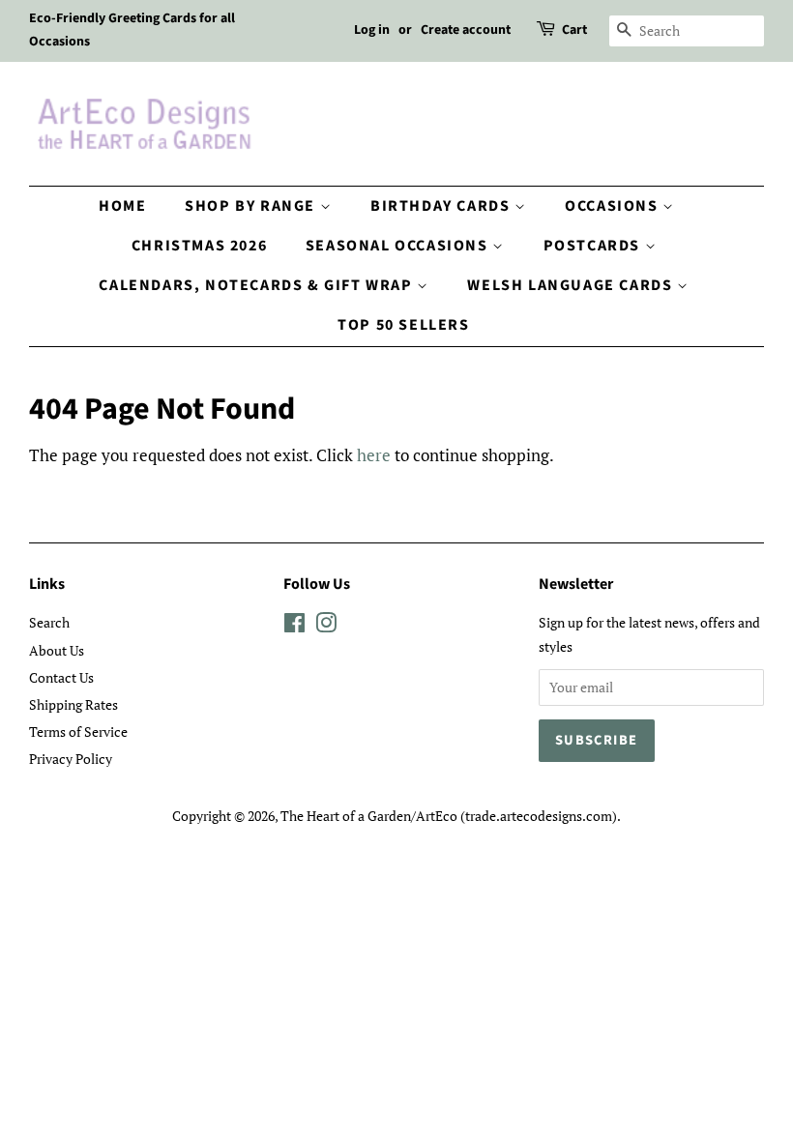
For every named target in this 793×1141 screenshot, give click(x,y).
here (374, 455)
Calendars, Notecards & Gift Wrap (258, 285)
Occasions (613, 206)
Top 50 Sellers (403, 325)
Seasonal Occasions (399, 245)
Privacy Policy (70, 758)
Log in (372, 30)
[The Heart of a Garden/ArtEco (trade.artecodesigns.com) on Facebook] (294, 626)
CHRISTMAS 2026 (199, 245)
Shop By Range (252, 206)
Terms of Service (78, 731)
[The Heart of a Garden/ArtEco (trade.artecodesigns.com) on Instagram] (326, 626)
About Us (56, 650)
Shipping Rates (73, 704)
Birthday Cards (442, 206)
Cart (574, 30)
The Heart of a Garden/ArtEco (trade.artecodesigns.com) (448, 815)
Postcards (594, 245)
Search (49, 622)
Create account (466, 30)
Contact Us (61, 677)
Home (122, 206)
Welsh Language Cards (572, 285)
